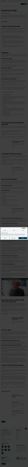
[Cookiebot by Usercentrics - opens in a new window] (22, 228)
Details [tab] (14, 230)
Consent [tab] (5, 230)
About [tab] (23, 230)
